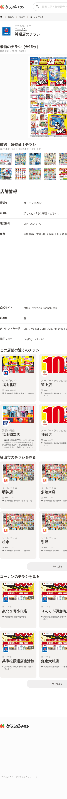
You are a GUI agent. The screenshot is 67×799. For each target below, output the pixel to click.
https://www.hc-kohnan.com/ (41, 307)
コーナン (21, 29)
